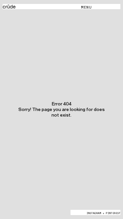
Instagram (93, 213)
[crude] (42, 7)
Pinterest (113, 213)
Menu (86, 7)
